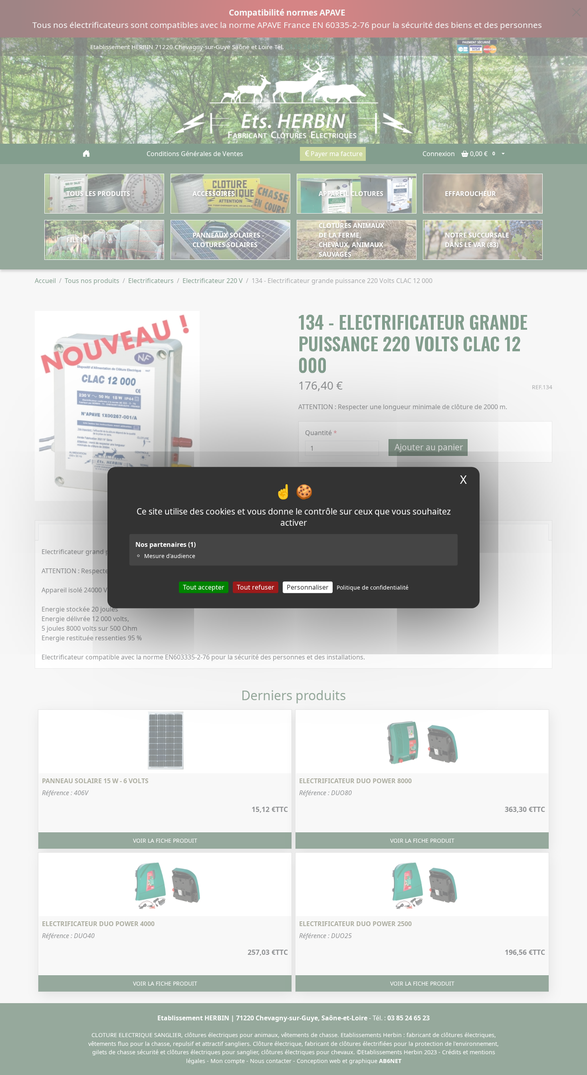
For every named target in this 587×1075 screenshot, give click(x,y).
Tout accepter (203, 587)
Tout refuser (255, 587)
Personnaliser (308, 587)
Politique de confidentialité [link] (373, 587)
